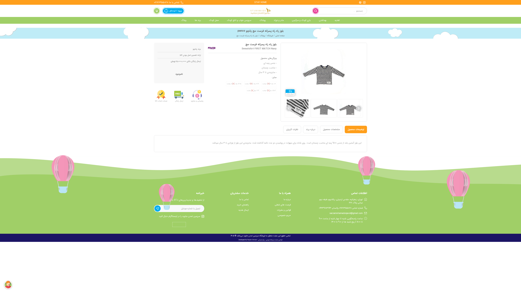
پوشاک (262, 35)
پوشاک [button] (263, 20)
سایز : (274, 77)
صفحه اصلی (280, 35)
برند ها (198, 20)
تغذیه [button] (337, 20)
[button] (289, 108)
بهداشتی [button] (322, 20)
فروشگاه (270, 35)
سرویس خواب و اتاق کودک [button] (239, 20)
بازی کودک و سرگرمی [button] (301, 20)
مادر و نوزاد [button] (279, 20)
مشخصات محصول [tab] (331, 129)
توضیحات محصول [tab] (356, 129)
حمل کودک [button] (214, 20)
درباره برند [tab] (310, 129)
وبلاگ (183, 20)
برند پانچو (197, 49)
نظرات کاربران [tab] (292, 129)
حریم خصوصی (284, 215)
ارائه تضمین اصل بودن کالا (190, 55)
